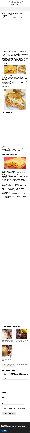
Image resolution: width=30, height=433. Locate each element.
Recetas (19, 17)
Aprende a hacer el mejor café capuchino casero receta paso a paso (7, 358)
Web (3, 403)
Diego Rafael (5, 17)
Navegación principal (7, 8)
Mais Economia (15, 1)
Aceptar (4, 430)
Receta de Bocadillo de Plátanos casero (22, 341)
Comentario (5, 378)
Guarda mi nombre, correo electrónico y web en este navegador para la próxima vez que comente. (14, 409)
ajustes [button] (12, 428)
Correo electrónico (5, 398)
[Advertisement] (15, 35)
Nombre (4, 392)
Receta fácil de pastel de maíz (9, 365)
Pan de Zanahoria (21, 364)
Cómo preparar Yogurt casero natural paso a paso (7, 342)
